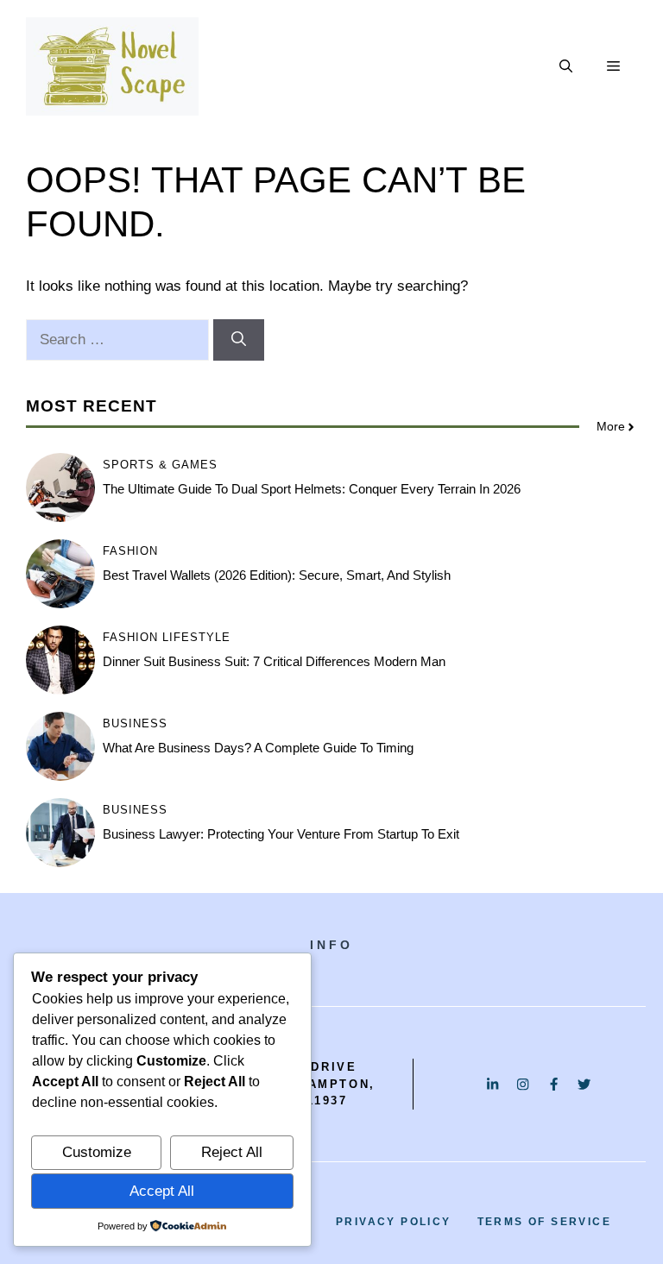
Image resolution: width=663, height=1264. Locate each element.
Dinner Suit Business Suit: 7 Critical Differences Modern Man (274, 661)
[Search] (238, 340)
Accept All (161, 1191)
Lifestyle (196, 637)
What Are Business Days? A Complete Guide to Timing (258, 747)
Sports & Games (160, 464)
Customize (96, 1152)
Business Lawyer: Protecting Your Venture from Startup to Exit (281, 834)
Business (135, 723)
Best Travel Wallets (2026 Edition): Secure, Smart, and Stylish (277, 575)
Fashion (130, 551)
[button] (566, 66)
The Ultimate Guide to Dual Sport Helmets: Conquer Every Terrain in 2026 (312, 488)
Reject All (231, 1152)
